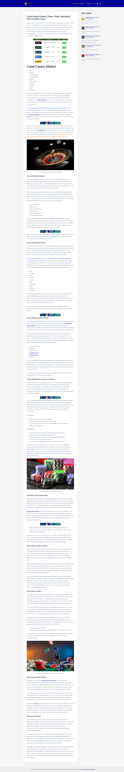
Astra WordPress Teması (88, 769)
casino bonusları (42, 100)
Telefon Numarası (34, 353)
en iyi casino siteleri (34, 114)
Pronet (36, 703)
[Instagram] (94, 3)
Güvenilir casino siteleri (33, 511)
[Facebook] (97, 3)
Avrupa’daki (41, 130)
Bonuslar (89, 3)
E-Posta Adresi (33, 355)
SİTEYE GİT (64, 42)
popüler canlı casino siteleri (48, 680)
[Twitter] (100, 3)
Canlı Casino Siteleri (78, 3)
